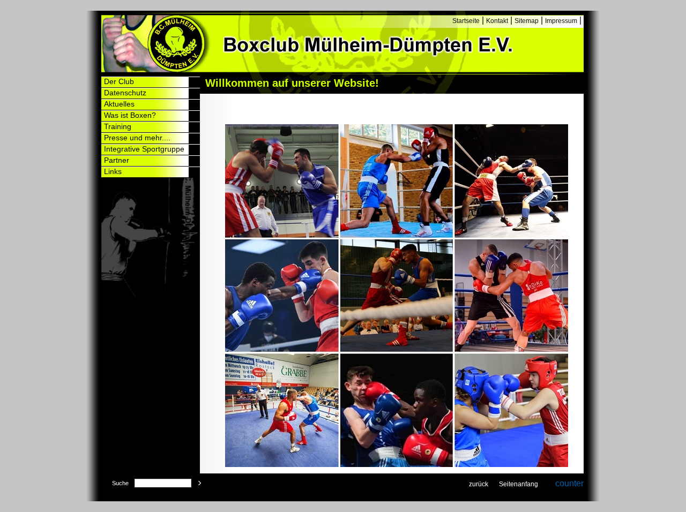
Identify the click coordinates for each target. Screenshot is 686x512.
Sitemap (526, 21)
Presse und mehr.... (137, 137)
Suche (120, 483)
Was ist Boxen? (130, 115)
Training (117, 126)
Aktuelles (119, 104)
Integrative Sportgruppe (144, 149)
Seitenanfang (518, 484)
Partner (116, 160)
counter (569, 483)
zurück (478, 484)
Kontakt (497, 21)
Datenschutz (125, 92)
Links (113, 171)
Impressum (561, 21)
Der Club (119, 81)
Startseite (466, 21)
